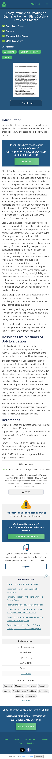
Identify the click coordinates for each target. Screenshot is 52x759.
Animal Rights (26, 663)
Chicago (28, 469)
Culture (7, 691)
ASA (35, 469)
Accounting (9, 52)
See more (26, 673)
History (33, 686)
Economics (30, 696)
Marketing (43, 691)
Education (43, 686)
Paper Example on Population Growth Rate (25, 605)
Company (8, 686)
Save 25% (26, 161)
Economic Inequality (30, 52)
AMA (48, 469)
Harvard (19, 469)
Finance (19, 696)
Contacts (44, 740)
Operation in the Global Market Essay (22, 584)
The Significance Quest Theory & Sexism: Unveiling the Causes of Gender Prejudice (24, 627)
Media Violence (26, 652)
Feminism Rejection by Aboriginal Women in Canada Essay (25, 598)
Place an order (26, 726)
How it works (30, 740)
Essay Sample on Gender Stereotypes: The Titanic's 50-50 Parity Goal (25, 619)
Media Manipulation (26, 647)
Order (6, 740)
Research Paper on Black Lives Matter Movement (23, 590)
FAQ (20, 743)
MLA (11, 469)
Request (26, 567)
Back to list (27, 103)
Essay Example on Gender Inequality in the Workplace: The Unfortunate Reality (24, 611)
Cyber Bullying (26, 657)
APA (5, 469)
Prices (16, 740)
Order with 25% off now (26, 536)
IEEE (42, 469)
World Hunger (26, 668)
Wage (7, 57)
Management (20, 686)
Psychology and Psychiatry (24, 691)
